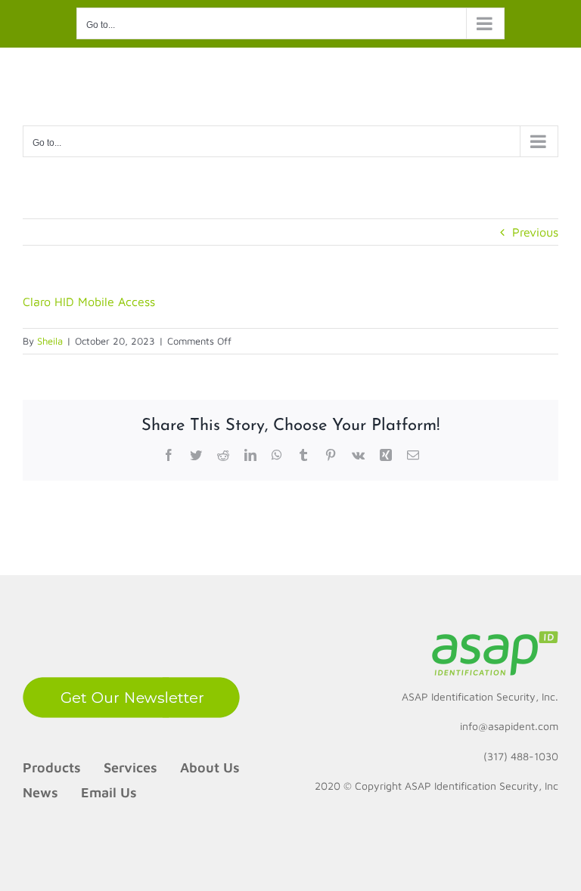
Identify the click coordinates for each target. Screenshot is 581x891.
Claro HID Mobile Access (89, 301)
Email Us (109, 792)
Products (52, 767)
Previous (535, 232)
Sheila (50, 341)
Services (130, 767)
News (40, 792)
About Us (210, 767)
